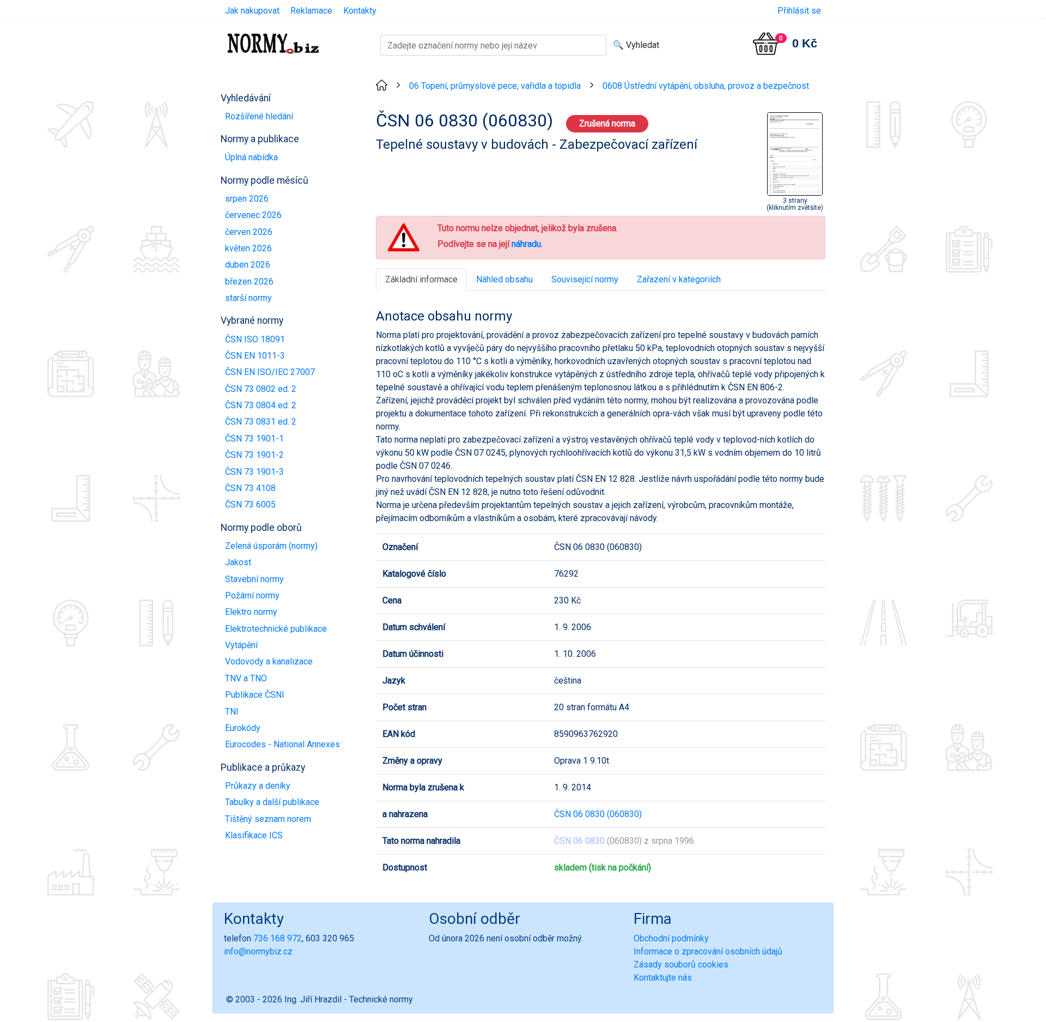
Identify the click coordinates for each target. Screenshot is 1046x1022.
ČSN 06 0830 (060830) (598, 814)
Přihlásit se (799, 10)
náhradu (526, 244)
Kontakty (359, 10)
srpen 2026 (247, 198)
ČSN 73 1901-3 (254, 472)
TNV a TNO (246, 678)
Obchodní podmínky (671, 938)
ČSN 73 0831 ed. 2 (260, 421)
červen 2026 (248, 232)
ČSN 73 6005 (250, 504)
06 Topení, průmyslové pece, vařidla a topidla (495, 86)
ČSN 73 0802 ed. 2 (260, 389)
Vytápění (241, 645)
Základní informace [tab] (421, 279)
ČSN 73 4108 (250, 488)
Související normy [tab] (584, 279)
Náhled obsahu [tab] (504, 279)
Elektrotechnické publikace (276, 629)
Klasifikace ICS (254, 835)
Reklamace (311, 10)
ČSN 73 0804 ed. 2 (260, 405)
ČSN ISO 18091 (255, 339)
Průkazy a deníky (257, 786)
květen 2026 (248, 248)
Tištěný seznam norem (268, 819)
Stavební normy (254, 579)
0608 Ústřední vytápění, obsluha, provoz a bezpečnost (706, 86)
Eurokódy (242, 728)
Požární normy (252, 595)
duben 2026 (247, 264)
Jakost (238, 562)
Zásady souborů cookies (681, 964)
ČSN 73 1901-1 (254, 438)
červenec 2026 (253, 215)
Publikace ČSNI (254, 695)
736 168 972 (277, 938)
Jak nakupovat (252, 10)
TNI (232, 711)
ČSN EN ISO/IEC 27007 (270, 372)
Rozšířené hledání (259, 116)
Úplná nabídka (251, 157)
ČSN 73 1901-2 (254, 455)
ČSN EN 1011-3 (255, 355)
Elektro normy (251, 612)
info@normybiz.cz (258, 951)
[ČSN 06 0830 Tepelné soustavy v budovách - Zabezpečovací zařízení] (795, 153)
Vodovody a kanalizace (269, 661)
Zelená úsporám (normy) (271, 546)
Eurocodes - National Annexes (282, 744)
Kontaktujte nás (663, 977)
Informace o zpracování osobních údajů (708, 951)
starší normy (248, 298)
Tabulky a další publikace (272, 802)
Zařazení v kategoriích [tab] (679, 279)
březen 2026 (249, 281)
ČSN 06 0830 (579, 841)
